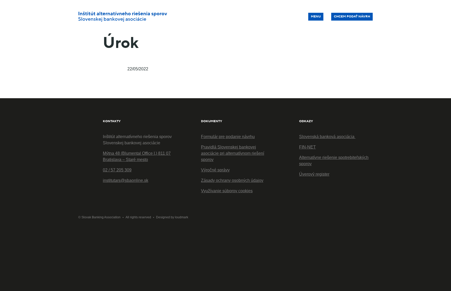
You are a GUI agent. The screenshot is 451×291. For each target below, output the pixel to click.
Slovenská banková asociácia (327, 136)
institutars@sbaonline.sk (125, 180)
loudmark (181, 217)
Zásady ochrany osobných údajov (232, 180)
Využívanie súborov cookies (227, 191)
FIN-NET (307, 147)
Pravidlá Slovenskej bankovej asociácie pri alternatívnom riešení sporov (232, 153)
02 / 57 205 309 (117, 170)
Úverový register (314, 174)
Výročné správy (215, 170)
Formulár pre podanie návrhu (228, 136)
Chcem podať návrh (352, 16)
